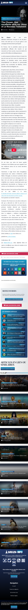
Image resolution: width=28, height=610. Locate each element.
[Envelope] (14, 564)
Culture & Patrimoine (10, 18)
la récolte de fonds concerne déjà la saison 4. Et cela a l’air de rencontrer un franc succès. (14, 194)
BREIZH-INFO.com (8, 242)
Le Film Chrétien (11, 236)
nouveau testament (14, 257)
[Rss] (18, 560)
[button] (26, 3)
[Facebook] (4, 560)
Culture (4, 18)
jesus (8, 257)
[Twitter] (9, 560)
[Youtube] (14, 560)
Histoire (17, 18)
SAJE (11, 233)
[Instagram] (23, 560)
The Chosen (22, 257)
